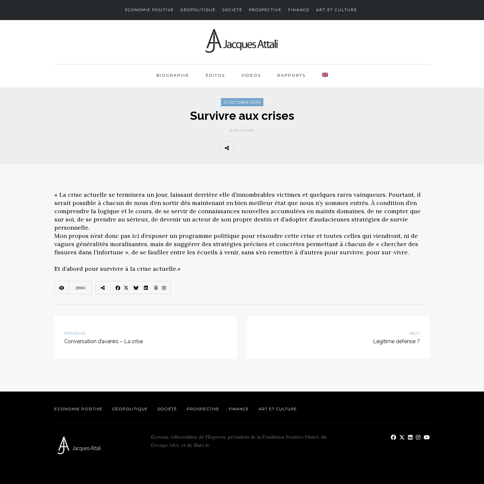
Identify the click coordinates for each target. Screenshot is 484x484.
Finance (298, 10)
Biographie (172, 75)
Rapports (291, 75)
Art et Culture (336, 10)
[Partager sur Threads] (300, 147)
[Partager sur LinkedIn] (286, 147)
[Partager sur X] (257, 147)
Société (232, 10)
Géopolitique (198, 10)
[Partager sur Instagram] (315, 147)
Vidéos (251, 75)
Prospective (265, 10)
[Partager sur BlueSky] (271, 147)
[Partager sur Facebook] (242, 147)
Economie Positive (149, 10)
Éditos (215, 75)
